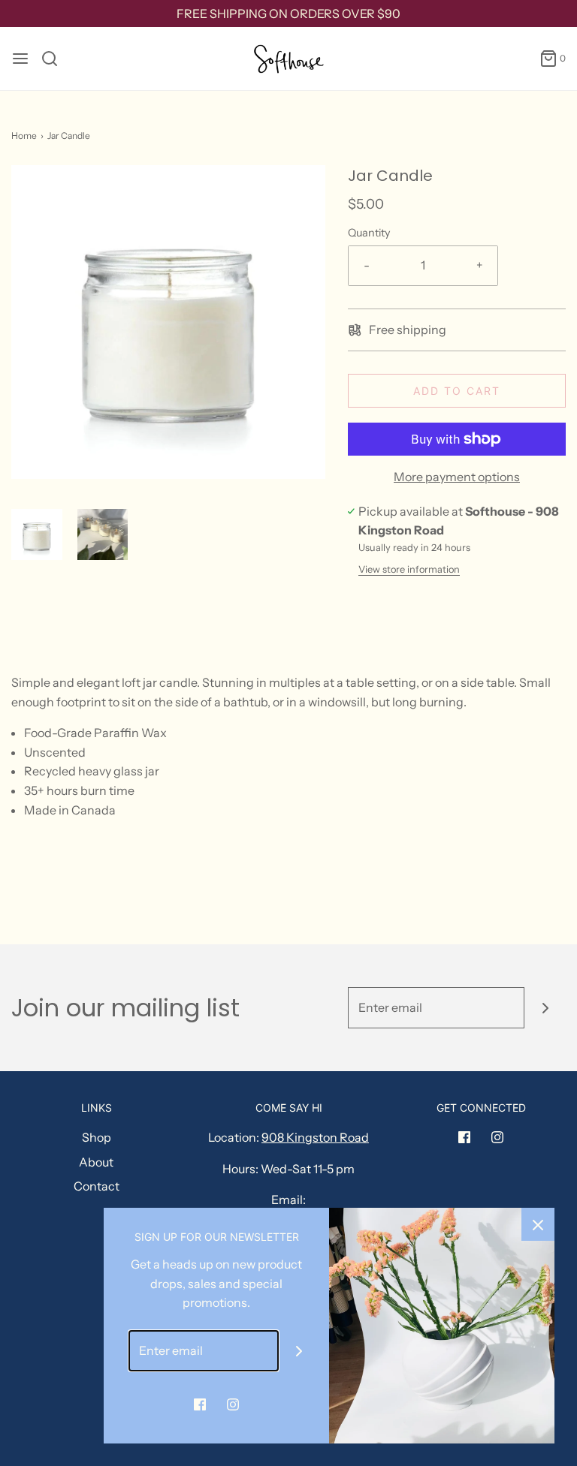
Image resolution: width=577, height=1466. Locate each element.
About (96, 1161)
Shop (96, 1137)
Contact (96, 1186)
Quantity (369, 232)
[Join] (545, 1007)
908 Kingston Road (315, 1137)
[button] (36, 534)
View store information (409, 569)
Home (24, 135)
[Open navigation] (20, 58)
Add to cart (456, 390)
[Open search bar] (55, 58)
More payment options (457, 476)
